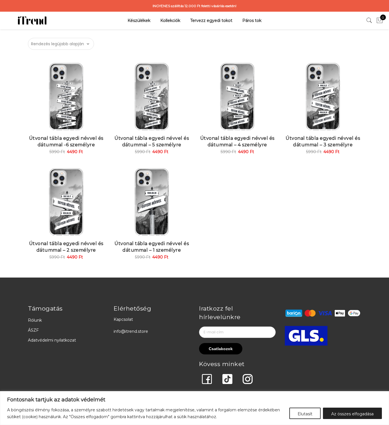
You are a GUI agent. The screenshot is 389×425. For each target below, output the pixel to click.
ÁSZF (33, 330)
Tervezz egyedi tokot (211, 20)
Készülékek (139, 20)
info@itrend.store (131, 331)
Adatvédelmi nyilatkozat (52, 340)
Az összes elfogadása (352, 413)
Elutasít (305, 413)
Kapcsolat (123, 319)
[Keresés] (369, 20)
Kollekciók (170, 20)
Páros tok (251, 20)
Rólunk (35, 320)
